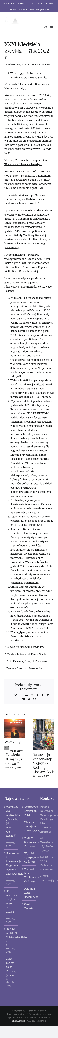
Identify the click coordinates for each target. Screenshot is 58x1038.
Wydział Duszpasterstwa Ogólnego (29, 857)
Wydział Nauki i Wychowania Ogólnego (29, 875)
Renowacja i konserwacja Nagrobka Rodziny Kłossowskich (43, 763)
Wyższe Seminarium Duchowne (29, 842)
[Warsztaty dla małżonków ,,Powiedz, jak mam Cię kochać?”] (14, 727)
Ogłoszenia (46, 64)
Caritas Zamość (28, 906)
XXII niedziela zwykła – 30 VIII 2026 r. (11, 901)
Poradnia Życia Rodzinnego (29, 892)
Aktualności (34, 64)
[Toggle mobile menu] (52, 27)
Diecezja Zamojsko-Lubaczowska (29, 826)
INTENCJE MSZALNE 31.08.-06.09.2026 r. (11, 935)
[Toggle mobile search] (45, 27)
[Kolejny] (51, 748)
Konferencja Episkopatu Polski (29, 811)
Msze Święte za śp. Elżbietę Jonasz (11, 967)
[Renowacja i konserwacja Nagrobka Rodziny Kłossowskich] (43, 734)
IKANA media (18, 1021)
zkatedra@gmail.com (39, 10)
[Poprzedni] (6, 748)
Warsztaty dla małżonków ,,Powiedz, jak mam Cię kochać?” (14, 753)
